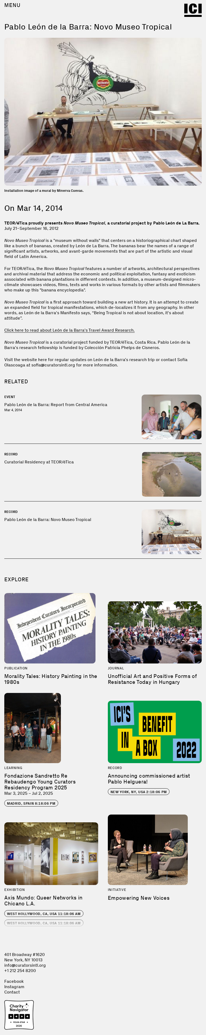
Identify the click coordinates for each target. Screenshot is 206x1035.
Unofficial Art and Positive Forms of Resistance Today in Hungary (152, 679)
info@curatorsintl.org (25, 965)
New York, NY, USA (139, 792)
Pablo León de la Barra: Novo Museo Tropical (47, 519)
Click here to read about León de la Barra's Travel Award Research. (69, 330)
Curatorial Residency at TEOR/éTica (39, 461)
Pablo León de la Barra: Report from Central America (55, 404)
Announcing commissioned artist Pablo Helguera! (149, 778)
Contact (12, 992)
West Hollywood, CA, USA (44, 914)
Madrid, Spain (31, 803)
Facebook (14, 981)
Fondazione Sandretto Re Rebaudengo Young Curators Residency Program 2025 (40, 781)
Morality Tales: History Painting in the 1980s (50, 679)
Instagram (14, 986)
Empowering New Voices (139, 898)
